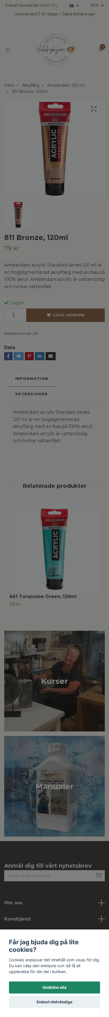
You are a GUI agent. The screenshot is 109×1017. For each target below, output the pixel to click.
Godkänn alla (54, 987)
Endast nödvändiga (54, 1002)
